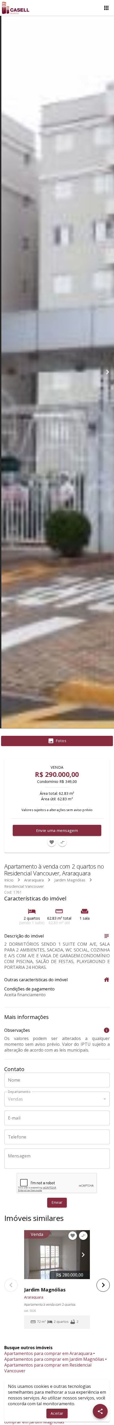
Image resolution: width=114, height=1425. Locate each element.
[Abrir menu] (106, 8)
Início (9, 879)
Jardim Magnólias (69, 879)
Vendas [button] (15, 1099)
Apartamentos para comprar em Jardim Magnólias (54, 1359)
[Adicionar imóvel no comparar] (62, 842)
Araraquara (34, 879)
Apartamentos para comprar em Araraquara (48, 1353)
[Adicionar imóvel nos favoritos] (51, 842)
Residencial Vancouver (24, 886)
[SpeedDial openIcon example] (100, 1411)
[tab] (57, 741)
